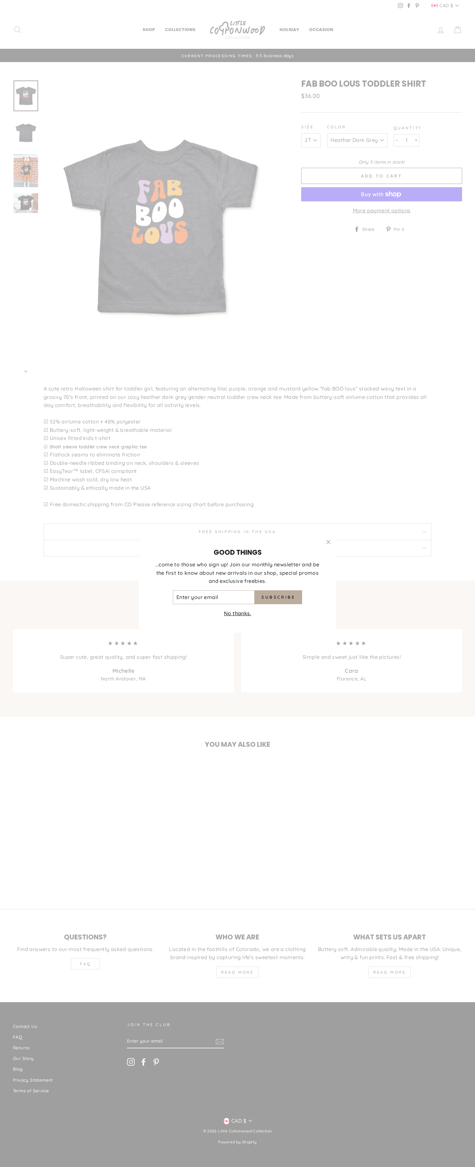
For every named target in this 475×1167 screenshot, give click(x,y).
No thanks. (237, 613)
